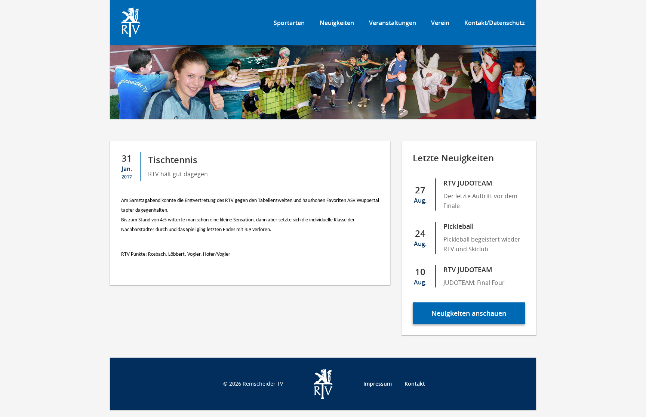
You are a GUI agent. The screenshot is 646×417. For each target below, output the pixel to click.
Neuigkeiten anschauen (468, 313)
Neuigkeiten (337, 23)
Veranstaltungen (392, 23)
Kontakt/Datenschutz (494, 23)
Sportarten (289, 23)
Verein (440, 23)
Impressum (377, 383)
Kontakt (414, 383)
